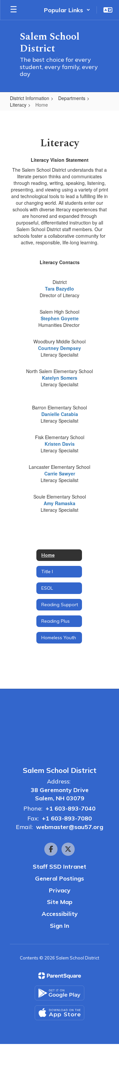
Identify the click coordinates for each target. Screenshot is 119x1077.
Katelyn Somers (59, 377)
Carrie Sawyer (59, 473)
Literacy (18, 104)
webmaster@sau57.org (69, 827)
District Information (29, 98)
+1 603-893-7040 (71, 808)
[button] (67, 10)
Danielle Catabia (59, 414)
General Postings (59, 878)
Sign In (59, 925)
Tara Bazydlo (59, 288)
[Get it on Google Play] (59, 993)
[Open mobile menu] (13, 10)
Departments (71, 98)
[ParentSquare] (60, 976)
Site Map (59, 902)
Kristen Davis (60, 443)
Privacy (59, 890)
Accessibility (60, 914)
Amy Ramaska (59, 503)
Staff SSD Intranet (59, 866)
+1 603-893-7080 (67, 818)
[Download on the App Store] (59, 1012)
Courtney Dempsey (59, 348)
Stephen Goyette (60, 318)
